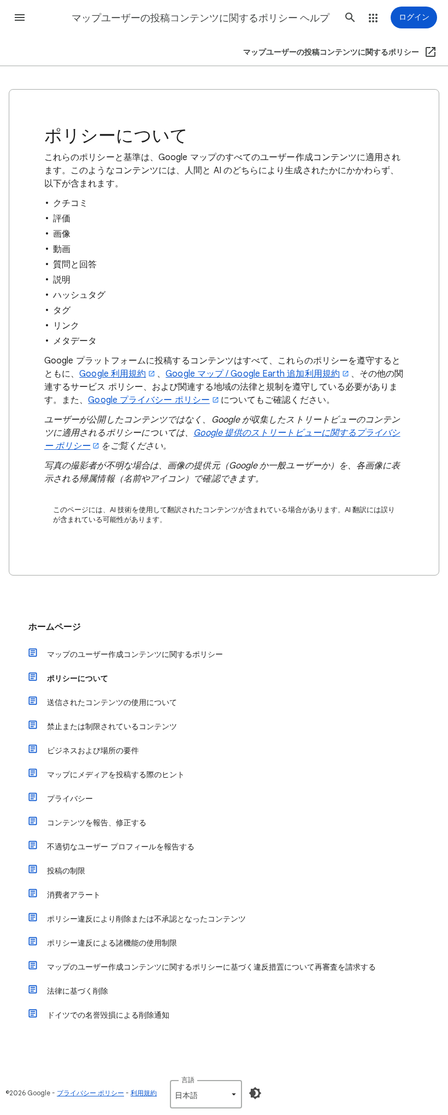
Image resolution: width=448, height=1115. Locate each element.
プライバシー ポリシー (90, 1093)
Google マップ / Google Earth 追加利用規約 (253, 373)
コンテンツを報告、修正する (96, 823)
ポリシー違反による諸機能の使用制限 (112, 943)
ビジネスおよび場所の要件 (93, 750)
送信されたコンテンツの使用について (112, 702)
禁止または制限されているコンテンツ (112, 726)
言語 (187, 1080)
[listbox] (206, 1094)
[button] (20, 17)
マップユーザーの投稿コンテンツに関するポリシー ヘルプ (200, 18)
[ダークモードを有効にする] (255, 1093)
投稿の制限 (66, 871)
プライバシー (70, 798)
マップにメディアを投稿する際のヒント (116, 774)
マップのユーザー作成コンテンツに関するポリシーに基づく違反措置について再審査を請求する (211, 967)
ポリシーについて (77, 678)
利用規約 (144, 1093)
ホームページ (54, 626)
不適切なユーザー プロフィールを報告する (120, 847)
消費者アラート (74, 895)
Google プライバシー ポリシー (148, 400)
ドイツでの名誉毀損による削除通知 (108, 1015)
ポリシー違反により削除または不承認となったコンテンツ (146, 919)
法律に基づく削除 (77, 991)
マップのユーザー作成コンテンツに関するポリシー (135, 654)
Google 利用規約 (112, 373)
